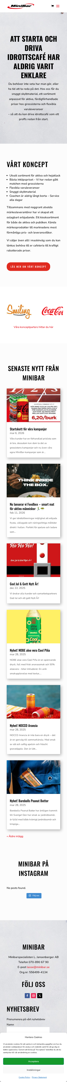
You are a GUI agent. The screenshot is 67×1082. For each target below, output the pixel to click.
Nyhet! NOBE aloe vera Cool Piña (30, 650)
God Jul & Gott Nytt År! (24, 583)
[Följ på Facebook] (27, 995)
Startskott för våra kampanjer (28, 428)
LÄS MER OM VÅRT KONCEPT (28, 266)
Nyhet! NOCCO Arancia (24, 725)
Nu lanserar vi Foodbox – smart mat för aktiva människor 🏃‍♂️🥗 (32, 506)
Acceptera (33, 1061)
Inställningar (33, 1070)
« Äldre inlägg (15, 836)
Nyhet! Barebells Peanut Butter (29, 800)
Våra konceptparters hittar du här (33, 327)
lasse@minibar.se (38, 967)
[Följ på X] (39, 995)
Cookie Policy (24, 1077)
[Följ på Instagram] (33, 995)
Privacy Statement (39, 1077)
